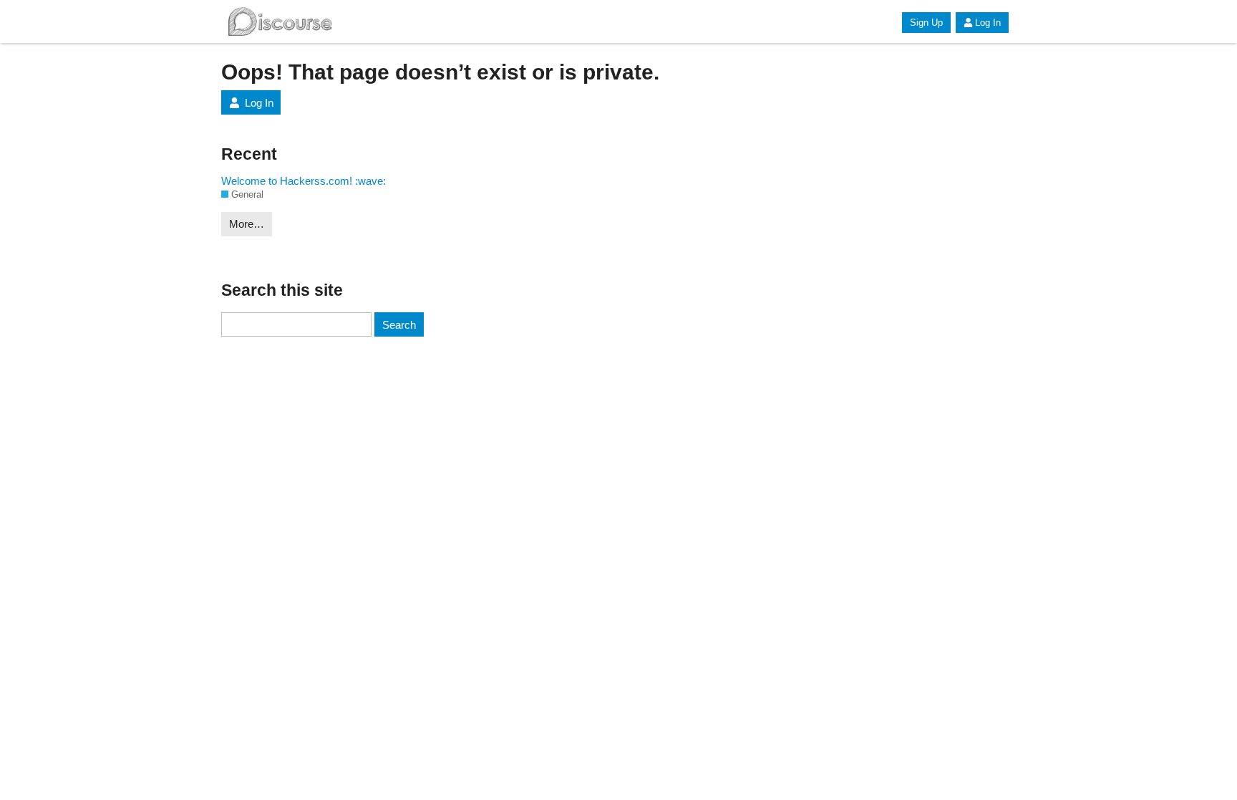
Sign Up (926, 22)
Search (399, 325)
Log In (988, 22)
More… (246, 224)
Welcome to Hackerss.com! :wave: (303, 181)
